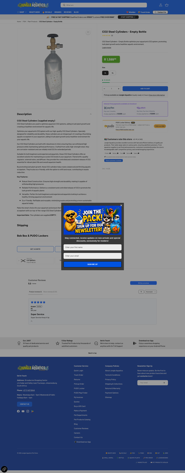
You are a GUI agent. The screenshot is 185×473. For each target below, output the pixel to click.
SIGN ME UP (92, 264)
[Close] (121, 205)
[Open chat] (4, 469)
